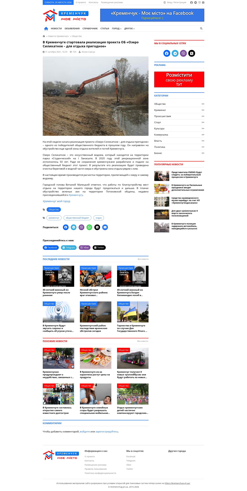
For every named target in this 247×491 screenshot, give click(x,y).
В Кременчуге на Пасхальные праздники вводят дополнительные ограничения (188, 187)
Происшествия (51, 268)
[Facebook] (66, 227)
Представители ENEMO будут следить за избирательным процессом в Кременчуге (187, 174)
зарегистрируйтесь (107, 431)
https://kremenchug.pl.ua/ (177, 483)
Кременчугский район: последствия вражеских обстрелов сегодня (93, 328)
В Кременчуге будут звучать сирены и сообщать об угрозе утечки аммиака (58, 328)
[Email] (105, 227)
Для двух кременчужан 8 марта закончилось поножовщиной (185, 213)
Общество (54, 209)
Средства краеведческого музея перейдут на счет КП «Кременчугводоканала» (186, 200)
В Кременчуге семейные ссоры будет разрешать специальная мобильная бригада (94, 410)
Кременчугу (76, 195)
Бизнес (179, 153)
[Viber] (81, 227)
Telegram (130, 460)
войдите (85, 431)
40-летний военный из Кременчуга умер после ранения (56, 292)
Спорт (179, 122)
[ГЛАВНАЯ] (46, 28)
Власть (179, 140)
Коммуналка (179, 134)
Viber (128, 464)
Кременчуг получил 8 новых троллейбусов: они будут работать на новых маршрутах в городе (131, 375)
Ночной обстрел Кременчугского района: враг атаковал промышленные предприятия (94, 292)
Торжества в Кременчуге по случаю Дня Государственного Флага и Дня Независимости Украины (132, 328)
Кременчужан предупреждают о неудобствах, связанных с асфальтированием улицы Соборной (58, 375)
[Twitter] (97, 227)
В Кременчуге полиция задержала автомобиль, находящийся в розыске (184, 226)
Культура (179, 128)
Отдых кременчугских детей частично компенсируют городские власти (131, 410)
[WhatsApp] (89, 227)
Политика (179, 147)
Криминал (179, 110)
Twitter (129, 469)
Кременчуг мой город (56, 201)
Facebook (130, 456)
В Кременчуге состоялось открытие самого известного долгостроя (57, 410)
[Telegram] (73, 227)
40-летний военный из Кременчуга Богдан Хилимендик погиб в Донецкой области (130, 292)
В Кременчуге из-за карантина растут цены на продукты (95, 375)
